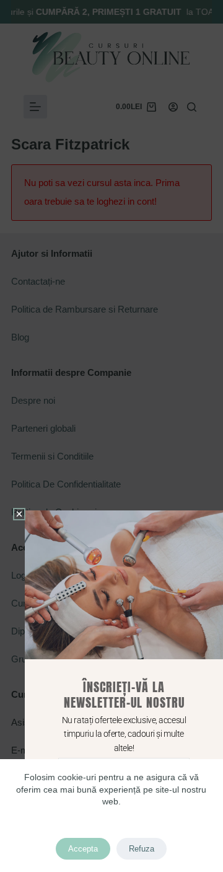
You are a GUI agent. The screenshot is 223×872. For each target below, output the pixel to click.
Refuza (141, 848)
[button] (19, 514)
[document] (111, 436)
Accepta (83, 848)
